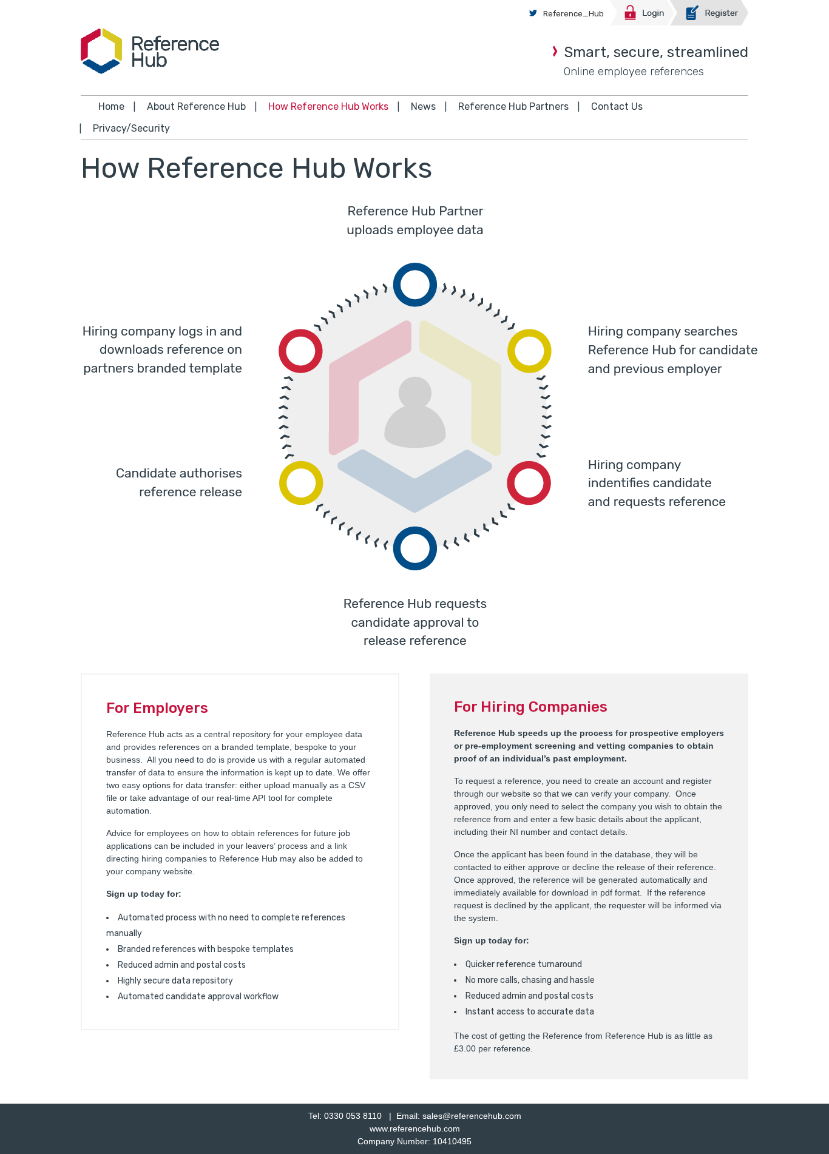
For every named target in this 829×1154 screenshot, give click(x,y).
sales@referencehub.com (471, 1116)
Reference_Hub (573, 13)
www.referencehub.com (415, 1128)
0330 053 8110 (353, 1116)
